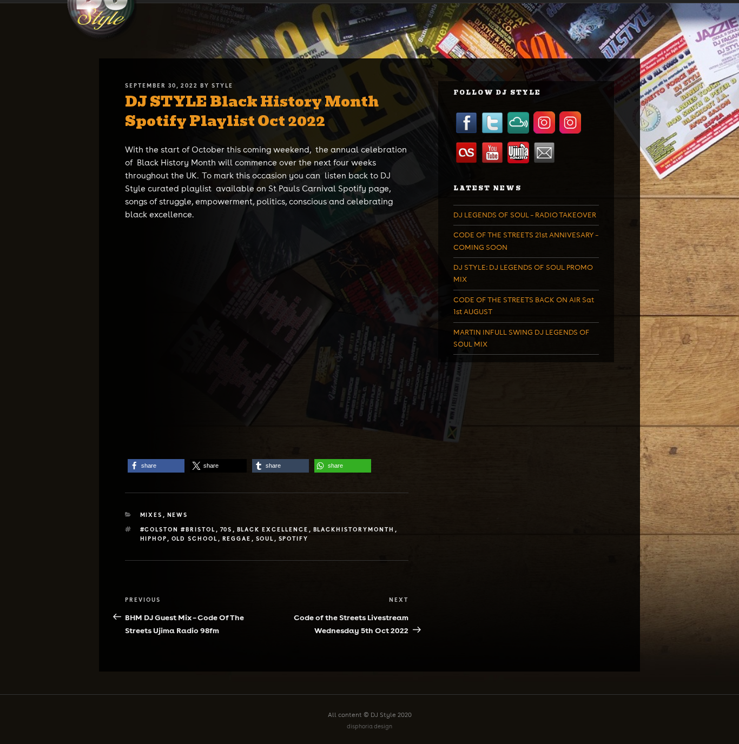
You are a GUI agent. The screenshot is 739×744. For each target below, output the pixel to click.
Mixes (151, 515)
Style (222, 85)
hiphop (153, 538)
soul (265, 538)
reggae (237, 538)
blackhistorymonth (354, 529)
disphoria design (369, 726)
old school (194, 538)
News (177, 515)
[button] (156, 466)
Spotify (294, 538)
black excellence (273, 529)
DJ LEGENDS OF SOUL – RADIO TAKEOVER (524, 215)
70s (226, 529)
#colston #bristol (178, 529)
